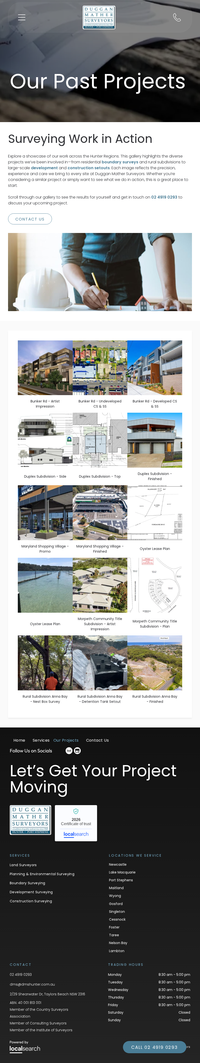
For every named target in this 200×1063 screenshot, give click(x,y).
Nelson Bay (118, 942)
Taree (114, 935)
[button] (21, 17)
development (44, 168)
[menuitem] (19, 743)
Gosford (116, 903)
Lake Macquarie (122, 872)
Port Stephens (121, 880)
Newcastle (118, 864)
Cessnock (117, 919)
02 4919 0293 (164, 197)
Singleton (117, 911)
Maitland (116, 887)
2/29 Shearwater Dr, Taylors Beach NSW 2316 (47, 994)
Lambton (116, 950)
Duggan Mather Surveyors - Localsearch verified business (76, 823)
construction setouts (89, 168)
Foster (114, 927)
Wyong (115, 895)
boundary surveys (120, 162)
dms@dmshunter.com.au (32, 984)
